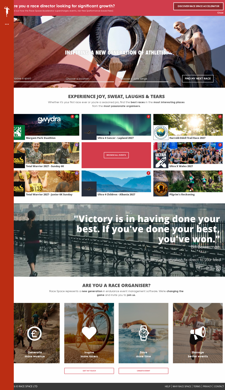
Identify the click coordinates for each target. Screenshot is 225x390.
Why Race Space (182, 386)
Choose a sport (21, 78)
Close (220, 12)
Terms (197, 386)
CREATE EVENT (143, 371)
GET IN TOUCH (89, 371)
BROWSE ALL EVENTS (116, 155)
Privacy (207, 386)
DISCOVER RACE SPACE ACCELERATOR (198, 6)
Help (167, 386)
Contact (219, 386)
